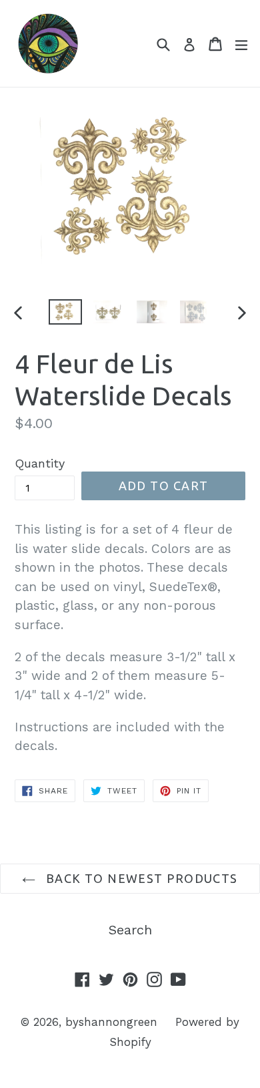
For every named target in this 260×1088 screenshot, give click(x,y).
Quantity (40, 463)
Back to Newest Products (140, 878)
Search (130, 930)
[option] (65, 312)
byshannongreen (111, 1022)
